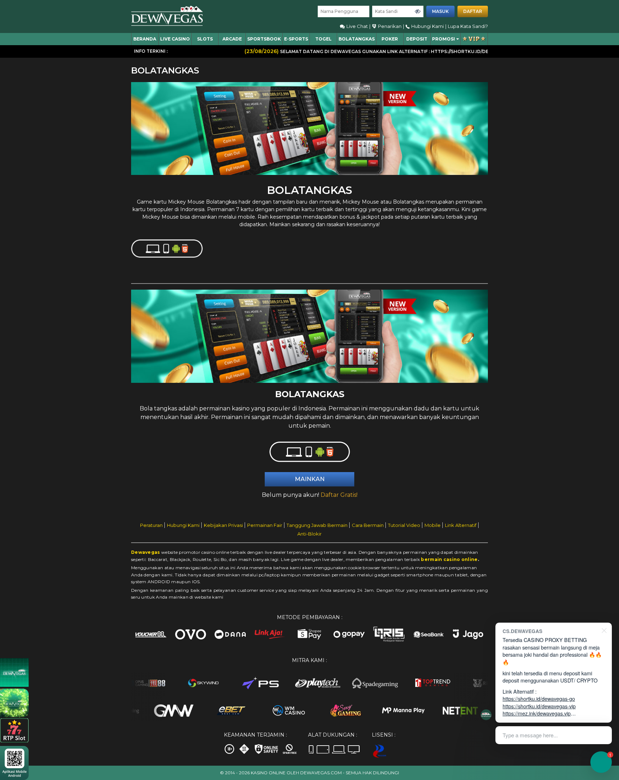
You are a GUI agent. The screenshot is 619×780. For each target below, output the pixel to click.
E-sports (296, 39)
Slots (205, 39)
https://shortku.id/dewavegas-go (539, 698)
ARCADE (232, 39)
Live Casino (175, 39)
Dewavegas (145, 552)
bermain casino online (449, 559)
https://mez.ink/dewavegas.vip (537, 713)
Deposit (416, 39)
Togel (323, 39)
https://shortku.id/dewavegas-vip (539, 706)
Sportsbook (264, 39)
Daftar (472, 11)
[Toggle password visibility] (418, 11)
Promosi (443, 39)
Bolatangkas (357, 39)
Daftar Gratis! (339, 494)
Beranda (144, 39)
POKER (390, 39)
